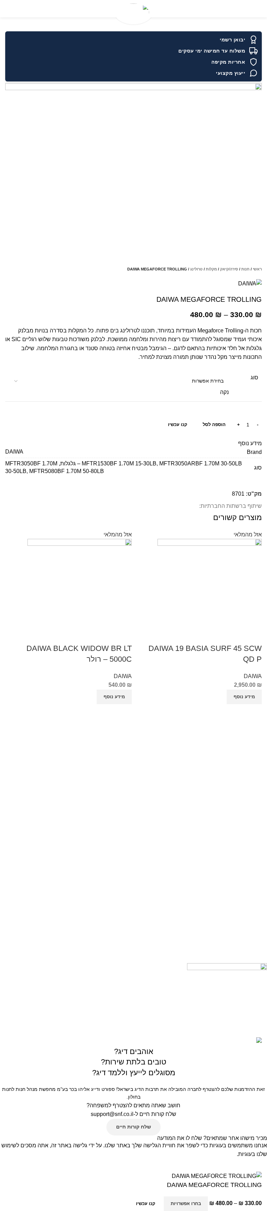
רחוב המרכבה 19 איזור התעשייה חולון (225, 957)
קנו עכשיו (177, 424)
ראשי (257, 269)
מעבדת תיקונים (251, 826)
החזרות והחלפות (249, 760)
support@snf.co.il (112, 1114)
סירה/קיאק (229, 269)
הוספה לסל (214, 424)
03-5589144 (251, 933)
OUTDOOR (254, 904)
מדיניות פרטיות (251, 815)
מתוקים (259, 892)
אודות (261, 736)
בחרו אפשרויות (186, 1203)
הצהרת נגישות (252, 803)
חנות (245, 269)
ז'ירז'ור (260, 868)
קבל (258, 1165)
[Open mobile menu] (259, 9)
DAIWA (253, 676)
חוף (263, 856)
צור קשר (258, 748)
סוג (254, 377)
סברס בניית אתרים (120, 1032)
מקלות (211, 269)
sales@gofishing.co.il (241, 945)
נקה (224, 392)
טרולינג (196, 269)
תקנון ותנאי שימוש (248, 772)
